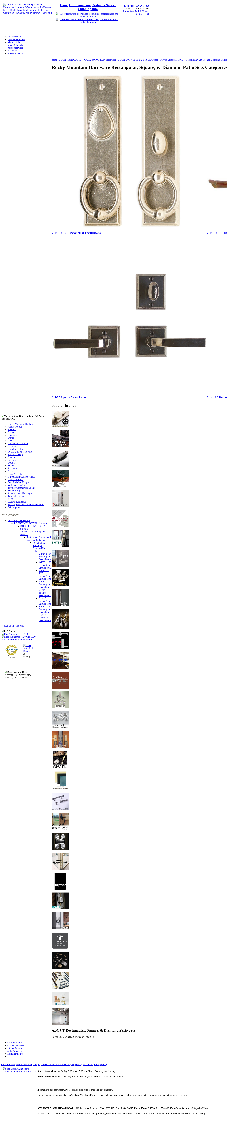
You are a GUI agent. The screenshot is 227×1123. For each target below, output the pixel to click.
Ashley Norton (15, 426)
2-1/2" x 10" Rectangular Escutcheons (45, 556)
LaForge (12, 460)
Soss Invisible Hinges (18, 482)
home (54, 59)
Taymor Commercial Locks (21, 487)
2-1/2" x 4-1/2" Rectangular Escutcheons (45, 574)
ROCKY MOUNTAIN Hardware (30, 523)
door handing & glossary (70, 1064)
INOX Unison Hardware (20, 451)
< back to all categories (13, 625)
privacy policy (100, 1064)
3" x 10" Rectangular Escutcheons (45, 601)
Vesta (10, 499)
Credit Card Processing (11, 656)
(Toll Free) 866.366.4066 (136, 5)
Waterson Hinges (16, 485)
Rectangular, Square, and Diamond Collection (38, 538)
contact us (88, 1064)
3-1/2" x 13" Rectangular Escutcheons (45, 609)
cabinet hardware (16, 39)
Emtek (11, 440)
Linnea (11, 457)
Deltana (11, 437)
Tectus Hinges (15, 490)
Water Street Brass (17, 501)
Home (64, 5)
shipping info (39, 1064)
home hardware (15, 47)
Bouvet (11, 432)
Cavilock (12, 435)
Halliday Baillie (15, 449)
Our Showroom (80, 5)
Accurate (12, 468)
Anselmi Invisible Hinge (20, 493)
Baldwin (12, 429)
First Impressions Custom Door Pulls (26, 504)
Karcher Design (15, 454)
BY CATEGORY (10, 515)
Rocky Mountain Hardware (21, 424)
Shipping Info (88, 9)
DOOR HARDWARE (19, 520)
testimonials (52, 1064)
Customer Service (104, 5)
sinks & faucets (15, 45)
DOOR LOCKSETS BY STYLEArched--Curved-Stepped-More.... (33, 530)
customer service (24, 1064)
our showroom (8, 1064)
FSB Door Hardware (18, 443)
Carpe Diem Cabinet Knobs (21, 476)
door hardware (15, 36)
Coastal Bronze (15, 479)
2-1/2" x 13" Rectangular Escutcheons (45, 565)
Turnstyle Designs (16, 496)
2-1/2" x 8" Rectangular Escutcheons (45, 584)
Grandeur (12, 446)
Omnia (11, 462)
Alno (10, 471)
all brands (12, 50)
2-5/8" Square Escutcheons (45, 593)
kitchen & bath (15, 42)
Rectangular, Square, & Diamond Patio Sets (40, 546)
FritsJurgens (14, 507)
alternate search (15, 53)
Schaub (11, 465)
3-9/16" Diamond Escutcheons (45, 618)
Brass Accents (15, 474)
